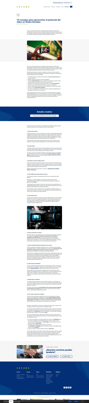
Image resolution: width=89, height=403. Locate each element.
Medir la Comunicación (49, 374)
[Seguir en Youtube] (68, 387)
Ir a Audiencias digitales (52, 356)
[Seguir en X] (66, 387)
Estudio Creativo (48, 377)
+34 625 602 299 (20, 377)
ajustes (19, 401)
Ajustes (82, 401)
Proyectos (58, 6)
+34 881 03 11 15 (68, 2)
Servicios (53, 6)
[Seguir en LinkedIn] (70, 387)
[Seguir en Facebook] (64, 387)
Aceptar (70, 401)
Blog (62, 6)
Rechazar (76, 401)
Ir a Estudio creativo (66, 356)
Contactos (66, 6)
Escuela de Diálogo (49, 380)
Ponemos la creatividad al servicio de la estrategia (44, 115)
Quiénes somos (47, 6)
